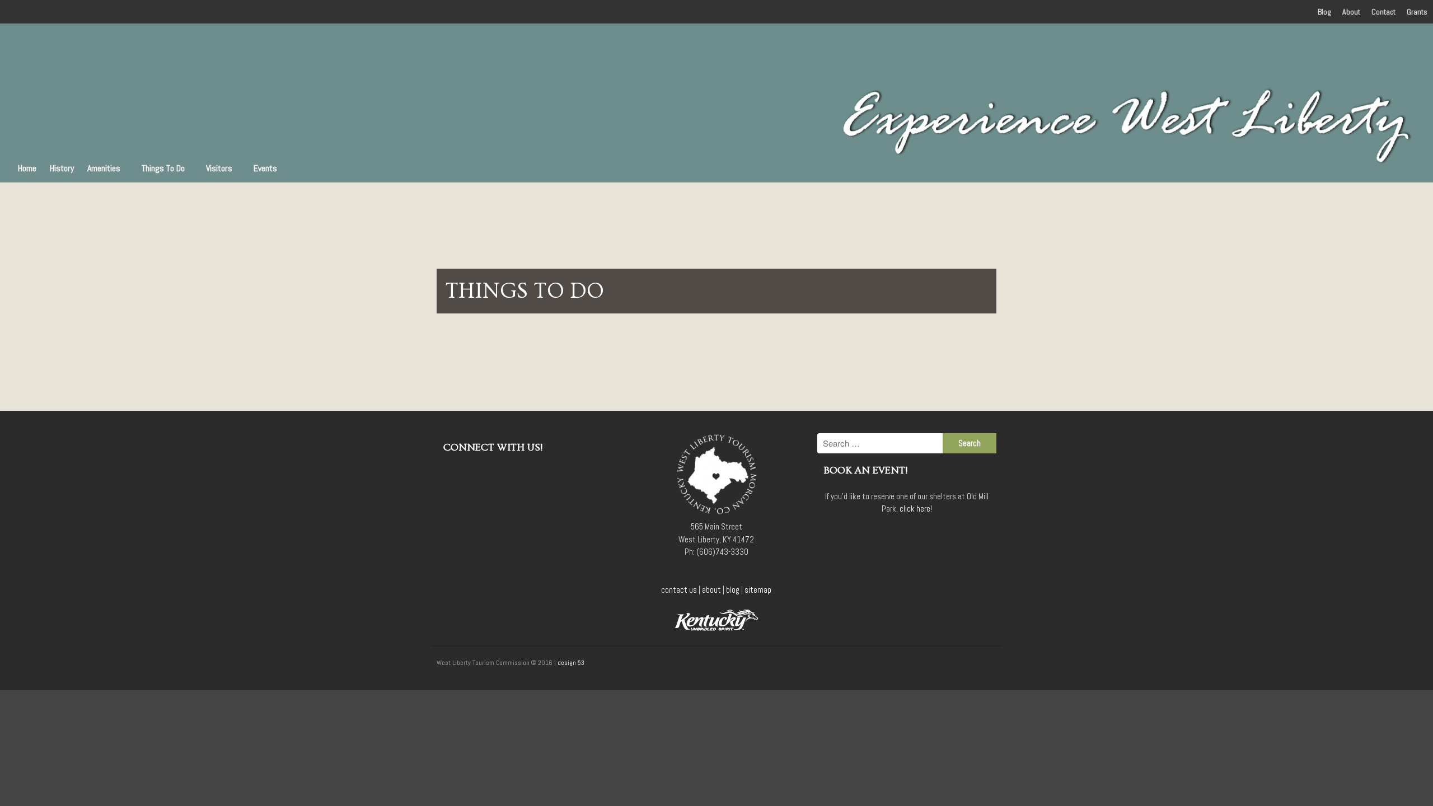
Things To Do (163, 168)
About (1351, 12)
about (711, 589)
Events (265, 168)
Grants (1417, 12)
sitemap (757, 589)
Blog (1324, 12)
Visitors (219, 168)
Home (27, 168)
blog (732, 589)
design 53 (571, 662)
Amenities (103, 168)
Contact (1383, 12)
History (62, 168)
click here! (916, 508)
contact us (679, 589)
